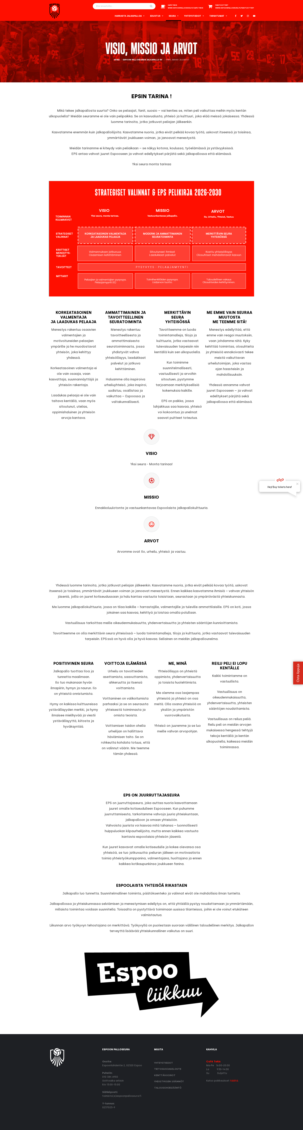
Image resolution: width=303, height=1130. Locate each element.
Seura (172, 16)
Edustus (155, 16)
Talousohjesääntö (167, 1087)
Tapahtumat (216, 16)
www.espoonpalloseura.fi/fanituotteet (234, 8)
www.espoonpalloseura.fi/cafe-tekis (185, 8)
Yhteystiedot (192, 16)
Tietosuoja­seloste (167, 1068)
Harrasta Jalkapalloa (128, 16)
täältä (234, 1080)
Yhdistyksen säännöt (169, 1081)
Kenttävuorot (164, 1075)
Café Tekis (213, 1061)
